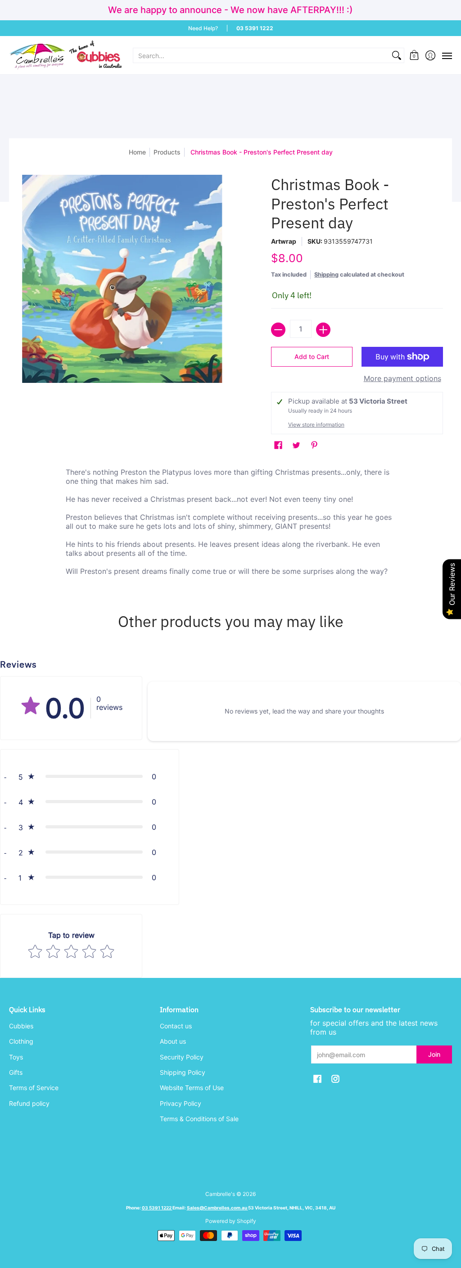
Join (434, 1054)
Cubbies (21, 1026)
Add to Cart (311, 356)
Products (167, 152)
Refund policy (29, 1103)
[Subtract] (278, 330)
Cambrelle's (220, 1194)
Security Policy (181, 1057)
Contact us (176, 1026)
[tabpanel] (231, 524)
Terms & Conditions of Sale (199, 1119)
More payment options (402, 378)
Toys (16, 1057)
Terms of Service (34, 1087)
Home (137, 152)
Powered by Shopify (230, 1221)
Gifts (16, 1072)
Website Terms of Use (192, 1087)
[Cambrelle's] (65, 55)
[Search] (396, 55)
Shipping (326, 274)
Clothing (21, 1041)
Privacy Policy (180, 1103)
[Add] (323, 330)
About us (173, 1041)
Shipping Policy (182, 1072)
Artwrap (283, 241)
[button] (414, 55)
